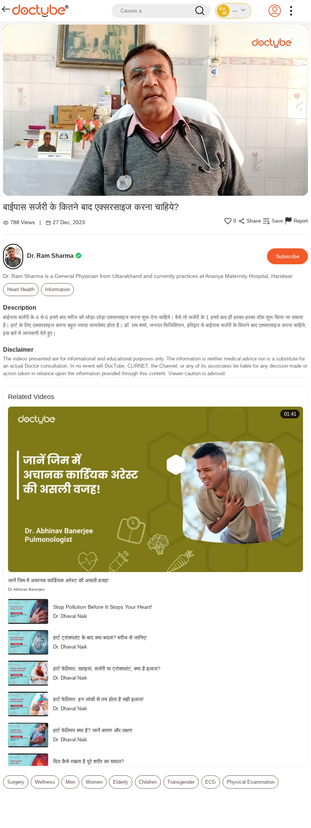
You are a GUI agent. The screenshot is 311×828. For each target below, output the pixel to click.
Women (94, 782)
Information (57, 289)
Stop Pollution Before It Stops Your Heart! (102, 607)
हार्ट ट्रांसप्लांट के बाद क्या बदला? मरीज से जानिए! (100, 638)
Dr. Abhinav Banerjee (26, 589)
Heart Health (21, 289)
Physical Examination (251, 782)
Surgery (15, 782)
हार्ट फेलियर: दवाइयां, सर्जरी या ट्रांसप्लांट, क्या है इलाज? (106, 669)
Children (148, 782)
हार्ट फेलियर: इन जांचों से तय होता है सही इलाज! (98, 699)
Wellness (45, 782)
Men (70, 782)
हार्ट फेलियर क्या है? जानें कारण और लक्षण (92, 730)
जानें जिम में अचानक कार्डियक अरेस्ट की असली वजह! (58, 580)
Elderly (120, 782)
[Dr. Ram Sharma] (15, 256)
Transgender (181, 782)
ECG (210, 782)
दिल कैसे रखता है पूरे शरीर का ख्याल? (88, 761)
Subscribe (288, 256)
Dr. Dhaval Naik (70, 616)
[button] (233, 11)
